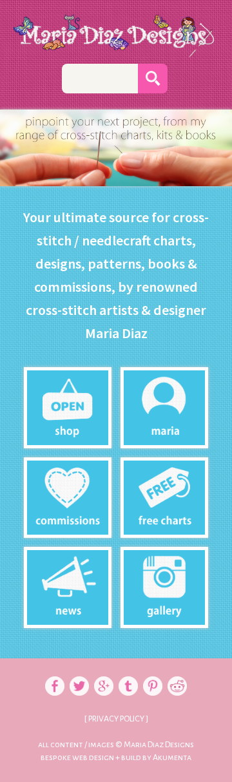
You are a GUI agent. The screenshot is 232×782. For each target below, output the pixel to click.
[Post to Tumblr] (128, 672)
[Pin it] (153, 672)
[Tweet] (79, 672)
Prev (16, 158)
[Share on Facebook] (55, 672)
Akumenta (172, 757)
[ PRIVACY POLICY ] (116, 718)
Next (215, 158)
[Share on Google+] (104, 672)
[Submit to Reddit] (177, 672)
